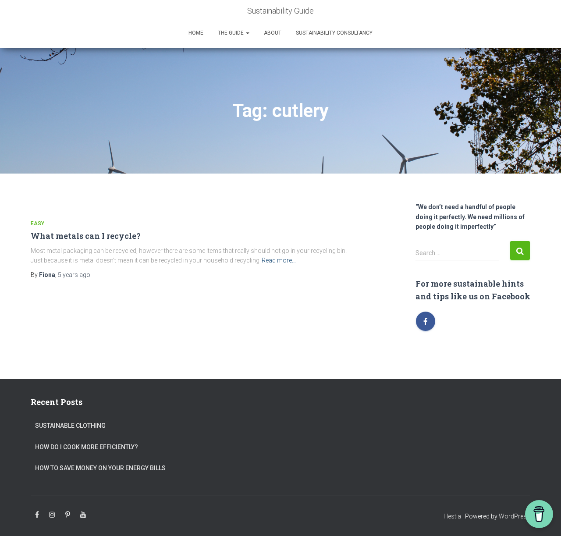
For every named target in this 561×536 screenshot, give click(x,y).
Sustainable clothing (70, 425)
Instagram (52, 515)
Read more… (279, 260)
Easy (37, 223)
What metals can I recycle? (86, 236)
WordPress (514, 516)
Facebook (37, 515)
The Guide (231, 33)
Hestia (452, 516)
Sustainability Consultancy (334, 33)
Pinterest (68, 515)
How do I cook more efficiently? (86, 447)
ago (74, 274)
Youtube (83, 515)
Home (195, 33)
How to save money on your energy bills (100, 468)
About (272, 33)
